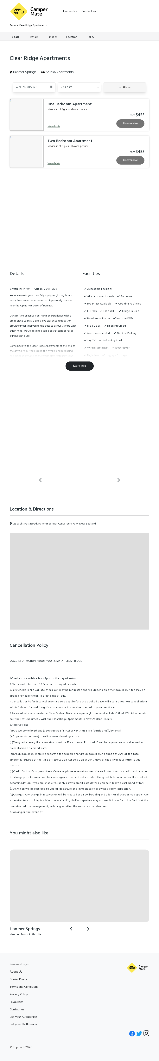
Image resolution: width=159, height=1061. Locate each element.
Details (34, 37)
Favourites (70, 11)
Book (13, 25)
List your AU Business (23, 1017)
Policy (90, 37)
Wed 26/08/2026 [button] (26, 87)
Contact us (88, 11)
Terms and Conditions (24, 986)
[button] (79, 87)
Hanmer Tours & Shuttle (25, 934)
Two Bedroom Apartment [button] (70, 141)
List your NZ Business (23, 1024)
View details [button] (54, 127)
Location (71, 37)
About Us (16, 971)
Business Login (19, 964)
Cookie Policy (18, 979)
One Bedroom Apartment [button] (70, 104)
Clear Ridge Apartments (33, 25)
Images (53, 37)
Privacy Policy (19, 994)
